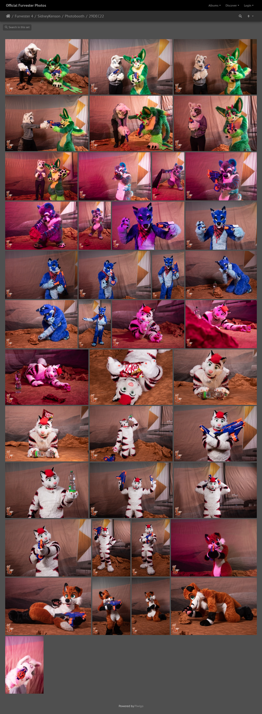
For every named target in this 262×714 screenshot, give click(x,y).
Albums (213, 5)
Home (8, 16)
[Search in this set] (240, 16)
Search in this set (19, 27)
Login (247, 5)
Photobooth (74, 16)
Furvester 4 (24, 16)
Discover (231, 5)
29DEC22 (96, 16)
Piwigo (138, 706)
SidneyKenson (49, 16)
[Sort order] (250, 16)
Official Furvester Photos (26, 5)
